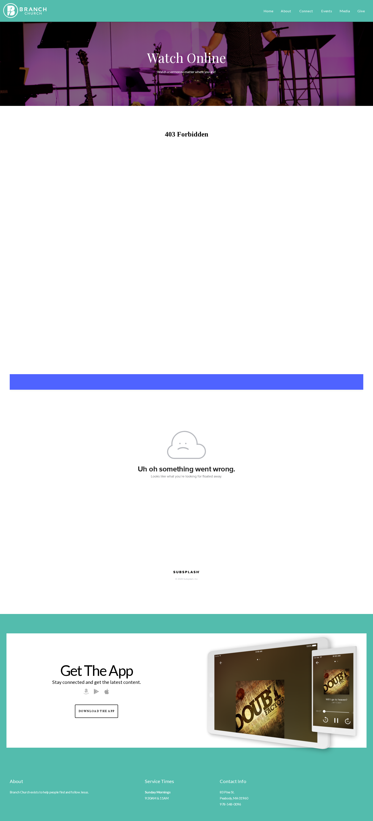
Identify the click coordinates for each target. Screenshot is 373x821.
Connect (306, 11)
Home (268, 11)
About (286, 11)
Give (361, 11)
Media (345, 11)
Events (326, 11)
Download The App (97, 711)
